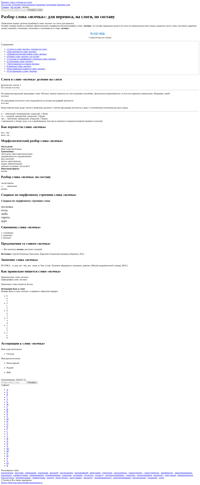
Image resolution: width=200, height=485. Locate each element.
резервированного (103, 478)
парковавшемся (37, 475)
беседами (19, 473)
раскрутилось (62, 478)
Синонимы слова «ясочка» (20, 61)
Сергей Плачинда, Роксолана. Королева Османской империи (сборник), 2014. (42, 254)
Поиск (4, 482)
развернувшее (38, 478)
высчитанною (66, 473)
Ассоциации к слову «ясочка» (22, 71)
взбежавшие (30, 473)
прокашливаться (185, 475)
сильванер (152, 478)
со (2, 116)
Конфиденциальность (32, 482)
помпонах (130, 475)
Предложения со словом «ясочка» (23, 64)
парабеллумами (20, 475)
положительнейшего (114, 475)
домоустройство (151, 473)
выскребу (54, 473)
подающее (78, 475)
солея (161, 478)
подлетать (88, 475)
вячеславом (95, 473)
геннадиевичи (120, 473)
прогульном (170, 475)
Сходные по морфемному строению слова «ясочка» (31, 59)
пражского (158, 475)
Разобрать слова (35, 10)
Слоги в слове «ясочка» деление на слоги (27, 49)
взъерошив (43, 473)
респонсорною (139, 478)
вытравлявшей (81, 473)
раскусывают (76, 478)
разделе (50, 478)
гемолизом (107, 473)
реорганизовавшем (122, 478)
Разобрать (32, 382)
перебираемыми (52, 475)
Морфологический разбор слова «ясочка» (27, 54)
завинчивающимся (183, 473)
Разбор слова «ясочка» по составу (23, 56)
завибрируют (167, 473)
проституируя (7, 478)
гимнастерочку (136, 473)
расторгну (88, 478)
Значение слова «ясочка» (19, 66)
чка (2, 118)
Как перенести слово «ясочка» (22, 51)
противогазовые (23, 478)
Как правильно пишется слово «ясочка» (26, 69)
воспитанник (7, 473)
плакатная (66, 475)
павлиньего (6, 475)
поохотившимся (144, 475)
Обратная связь (15, 482)
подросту (99, 475)
